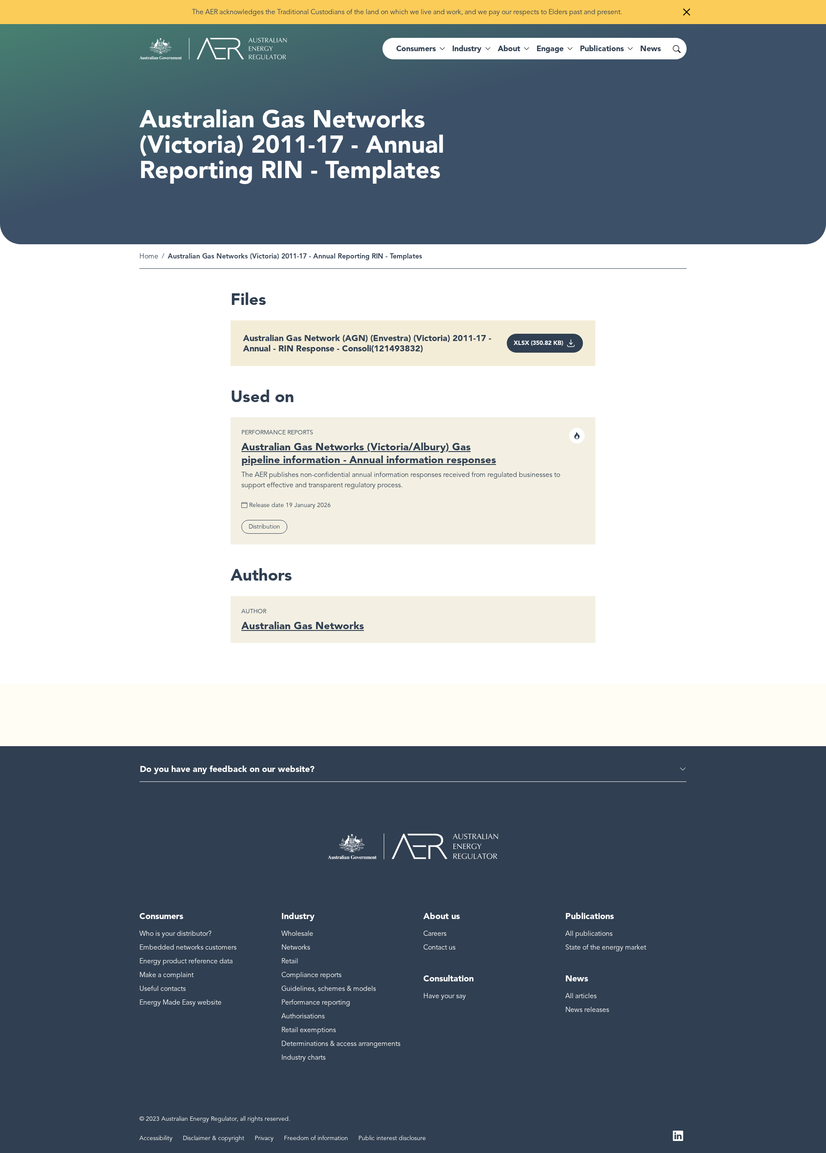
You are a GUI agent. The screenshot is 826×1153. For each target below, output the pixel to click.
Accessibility (156, 1138)
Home (148, 256)
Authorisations (303, 1016)
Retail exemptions (308, 1030)
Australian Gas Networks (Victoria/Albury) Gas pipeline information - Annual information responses (368, 453)
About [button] (509, 48)
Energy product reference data (186, 961)
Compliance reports (311, 975)
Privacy (264, 1138)
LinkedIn (678, 1135)
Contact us (439, 947)
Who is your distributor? (175, 933)
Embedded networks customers (188, 947)
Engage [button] (550, 48)
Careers (435, 933)
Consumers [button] (416, 48)
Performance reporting (315, 1002)
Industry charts (303, 1057)
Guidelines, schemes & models (328, 988)
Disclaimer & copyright (213, 1138)
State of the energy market (605, 947)
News (650, 48)
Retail (289, 961)
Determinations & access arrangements (341, 1043)
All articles (581, 996)
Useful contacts (162, 988)
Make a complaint (166, 975)
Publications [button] (602, 48)
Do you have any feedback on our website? (227, 769)
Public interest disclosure (392, 1138)
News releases (587, 1009)
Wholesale (297, 933)
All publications (589, 933)
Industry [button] (466, 48)
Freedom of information (316, 1138)
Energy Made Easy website (180, 1002)
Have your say (444, 996)
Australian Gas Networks (302, 625)
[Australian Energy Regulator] (213, 48)
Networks (295, 947)
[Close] (686, 12)
